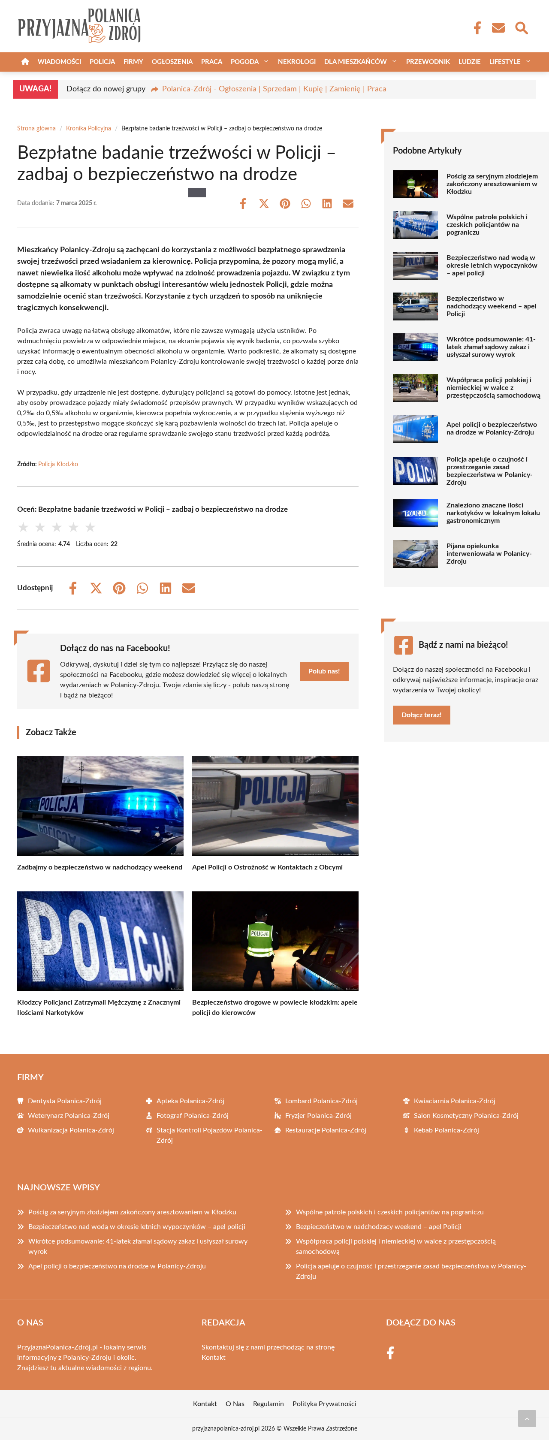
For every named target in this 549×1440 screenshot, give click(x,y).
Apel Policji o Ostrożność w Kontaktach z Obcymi (267, 867)
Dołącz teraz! (421, 715)
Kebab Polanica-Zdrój (446, 1130)
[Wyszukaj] (521, 27)
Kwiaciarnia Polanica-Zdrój (454, 1101)
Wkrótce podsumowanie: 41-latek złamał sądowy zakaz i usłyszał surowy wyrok (491, 347)
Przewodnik (428, 62)
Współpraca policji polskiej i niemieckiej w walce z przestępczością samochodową (493, 388)
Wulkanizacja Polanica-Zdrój (71, 1130)
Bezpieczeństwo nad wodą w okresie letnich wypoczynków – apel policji (491, 265)
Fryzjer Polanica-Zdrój (318, 1115)
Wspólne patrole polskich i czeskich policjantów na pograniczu (487, 225)
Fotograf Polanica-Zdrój (193, 1115)
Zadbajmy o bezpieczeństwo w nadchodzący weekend (99, 867)
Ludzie (470, 62)
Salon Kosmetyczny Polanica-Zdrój (466, 1115)
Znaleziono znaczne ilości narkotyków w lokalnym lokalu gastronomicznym (493, 513)
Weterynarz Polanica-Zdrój (68, 1115)
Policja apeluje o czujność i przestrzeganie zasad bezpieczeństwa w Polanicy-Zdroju (489, 471)
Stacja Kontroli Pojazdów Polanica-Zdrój (209, 1135)
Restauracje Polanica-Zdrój (325, 1130)
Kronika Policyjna (88, 129)
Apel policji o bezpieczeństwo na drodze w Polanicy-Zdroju (491, 428)
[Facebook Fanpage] (475, 28)
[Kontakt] (498, 28)
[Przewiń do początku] (527, 1418)
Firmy (133, 62)
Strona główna (36, 129)
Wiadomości (59, 62)
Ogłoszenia (172, 62)
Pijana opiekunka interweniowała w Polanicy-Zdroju (489, 554)
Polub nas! (324, 671)
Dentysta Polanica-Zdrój (65, 1101)
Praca (211, 62)
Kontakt (214, 1357)
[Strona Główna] (25, 62)
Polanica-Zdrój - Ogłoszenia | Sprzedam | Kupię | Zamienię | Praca (274, 89)
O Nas (235, 1404)
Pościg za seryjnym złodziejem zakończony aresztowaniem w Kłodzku (492, 184)
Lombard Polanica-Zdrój (321, 1101)
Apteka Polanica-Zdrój (190, 1101)
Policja (102, 62)
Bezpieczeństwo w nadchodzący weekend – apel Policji (491, 306)
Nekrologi (297, 62)
